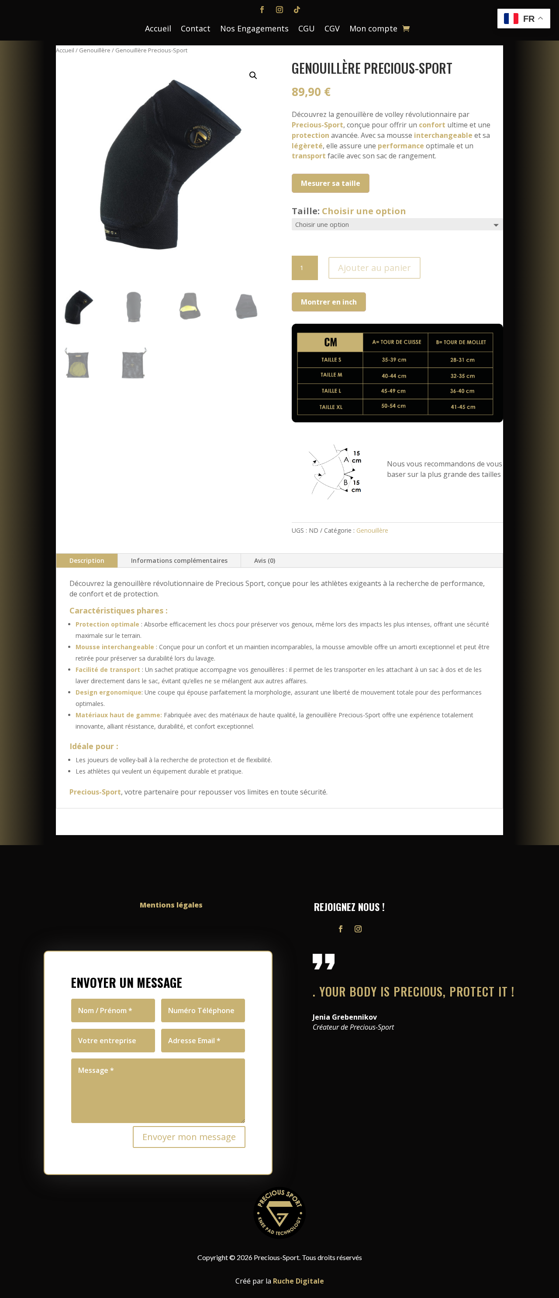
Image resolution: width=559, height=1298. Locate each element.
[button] (253, 75)
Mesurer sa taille (330, 183)
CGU (306, 29)
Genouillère (94, 50)
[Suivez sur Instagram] (279, 10)
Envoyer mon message (189, 1137)
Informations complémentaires (179, 560)
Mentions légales (171, 905)
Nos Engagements (254, 29)
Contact (195, 29)
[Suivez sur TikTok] (297, 10)
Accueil (158, 29)
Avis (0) (264, 560)
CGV (332, 29)
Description (86, 560)
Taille (349, 211)
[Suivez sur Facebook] (262, 10)
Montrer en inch (329, 302)
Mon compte (373, 29)
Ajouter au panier (374, 268)
